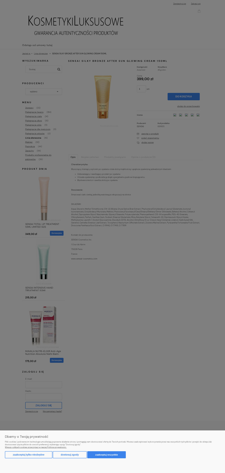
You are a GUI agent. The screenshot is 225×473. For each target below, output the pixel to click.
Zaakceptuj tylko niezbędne (28, 454)
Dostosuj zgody (70, 454)
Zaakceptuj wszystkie (106, 454)
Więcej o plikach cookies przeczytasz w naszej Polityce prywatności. (36, 447)
